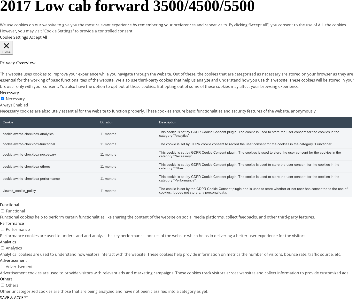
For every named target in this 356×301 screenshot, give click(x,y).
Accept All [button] (38, 37)
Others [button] (6, 279)
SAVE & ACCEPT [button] (14, 297)
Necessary (15, 98)
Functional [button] (9, 204)
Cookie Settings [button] (14, 37)
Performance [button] (12, 223)
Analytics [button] (8, 242)
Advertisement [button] (13, 260)
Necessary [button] (9, 92)
